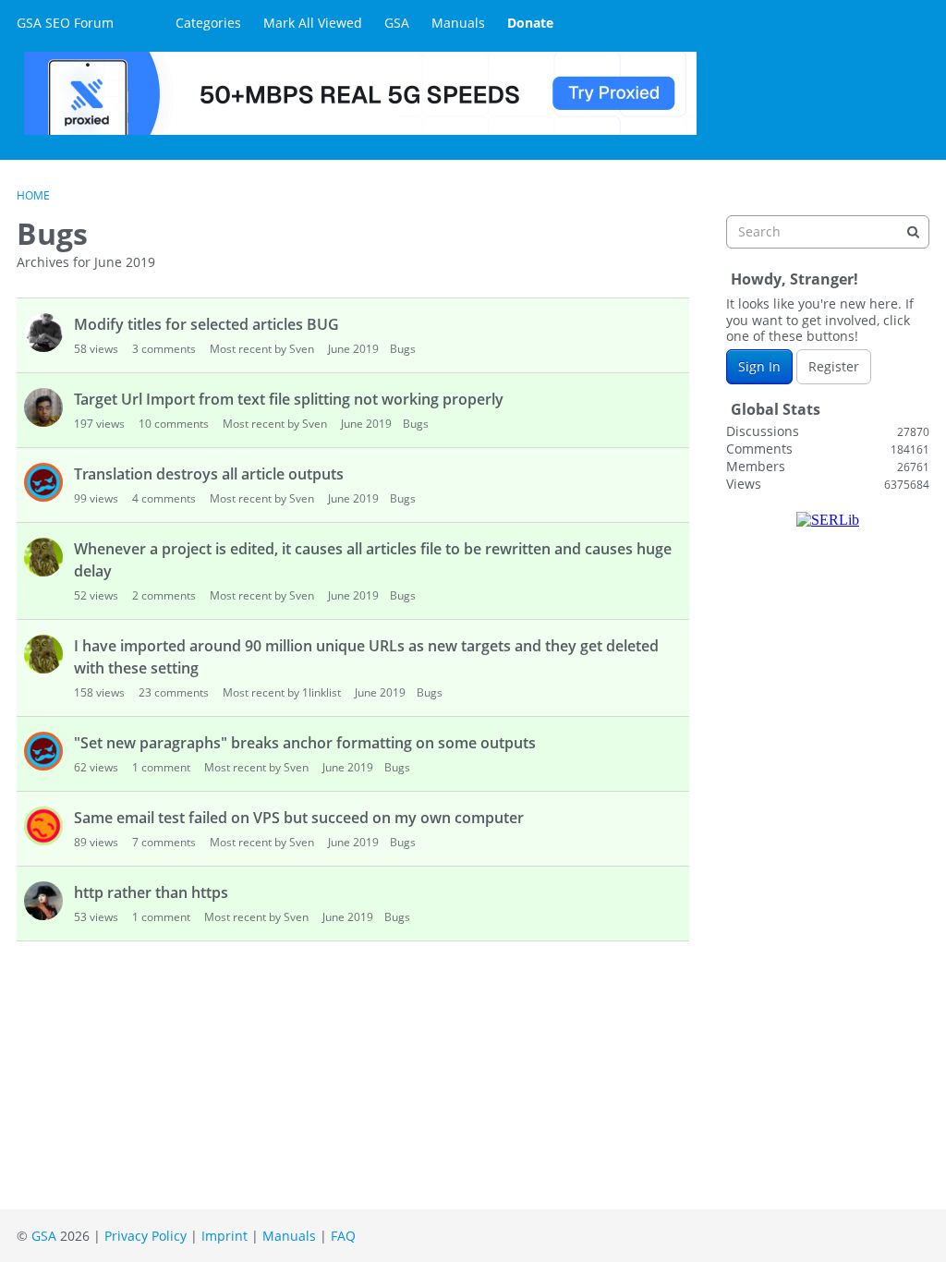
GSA (396, 22)
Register (833, 366)
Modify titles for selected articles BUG (206, 324)
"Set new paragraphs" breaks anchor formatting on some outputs (305, 743)
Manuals (458, 22)
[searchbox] (827, 232)
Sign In (759, 366)
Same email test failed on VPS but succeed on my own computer (299, 817)
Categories (208, 22)
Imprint (224, 1235)
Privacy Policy (145, 1235)
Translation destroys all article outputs (209, 474)
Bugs (403, 349)
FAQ (343, 1235)
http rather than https (151, 892)
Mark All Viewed (312, 22)
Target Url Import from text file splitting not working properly (288, 399)
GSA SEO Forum (65, 22)
